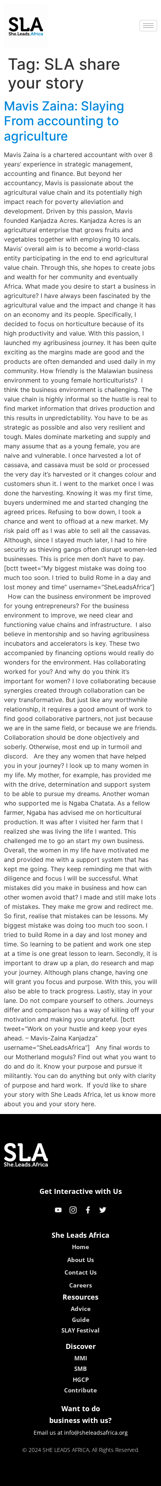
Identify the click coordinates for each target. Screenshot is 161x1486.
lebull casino (59, 1477)
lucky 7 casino (101, 1477)
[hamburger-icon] (148, 25)
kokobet (27, 1477)
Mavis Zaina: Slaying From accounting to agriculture (64, 121)
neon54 (135, 1477)
